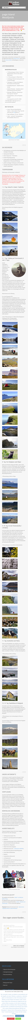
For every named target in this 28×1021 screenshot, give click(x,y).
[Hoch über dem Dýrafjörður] (10, 518)
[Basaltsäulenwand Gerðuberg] (10, 741)
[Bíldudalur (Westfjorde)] (10, 587)
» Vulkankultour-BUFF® (18, 848)
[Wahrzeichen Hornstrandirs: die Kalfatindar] (10, 431)
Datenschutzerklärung (7, 974)
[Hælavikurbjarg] (10, 443)
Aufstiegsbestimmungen (8, 971)
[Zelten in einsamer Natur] (10, 385)
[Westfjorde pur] (10, 484)
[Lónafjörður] (10, 327)
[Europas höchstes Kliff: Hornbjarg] (10, 420)
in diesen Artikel (8, 60)
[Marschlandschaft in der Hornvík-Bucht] (10, 362)
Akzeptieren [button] (18, 1018)
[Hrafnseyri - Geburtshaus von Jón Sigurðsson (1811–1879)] (10, 575)
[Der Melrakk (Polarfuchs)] (10, 454)
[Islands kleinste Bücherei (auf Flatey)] (10, 696)
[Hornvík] (10, 396)
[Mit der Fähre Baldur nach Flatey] (10, 673)
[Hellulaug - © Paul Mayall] (10, 661)
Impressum (5, 985)
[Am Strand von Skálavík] (10, 228)
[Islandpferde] (10, 752)
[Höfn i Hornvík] (10, 373)
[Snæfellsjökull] (10, 729)
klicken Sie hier (17, 58)
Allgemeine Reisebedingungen (9, 969)
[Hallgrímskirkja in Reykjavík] (10, 764)
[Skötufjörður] (10, 495)
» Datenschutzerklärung (8, 1015)
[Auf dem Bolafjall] (10, 251)
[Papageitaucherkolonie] (10, 622)
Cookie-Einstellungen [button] (19, 1015)
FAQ (14, 112)
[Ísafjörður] (10, 216)
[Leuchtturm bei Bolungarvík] (10, 239)
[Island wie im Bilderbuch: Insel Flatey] (10, 684)
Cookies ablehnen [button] (11, 1018)
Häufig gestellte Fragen (7, 982)
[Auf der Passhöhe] (10, 350)
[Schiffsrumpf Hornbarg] (10, 408)
